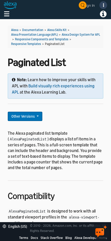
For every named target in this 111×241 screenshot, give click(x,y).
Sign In (89, 5)
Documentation (32, 30)
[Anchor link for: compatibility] (59, 195)
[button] (16, 226)
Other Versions (23, 116)
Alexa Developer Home (90, 237)
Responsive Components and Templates (41, 39)
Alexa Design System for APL (81, 34)
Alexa (14, 30)
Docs (34, 237)
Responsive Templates (26, 44)
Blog (68, 237)
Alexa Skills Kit (57, 30)
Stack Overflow (52, 237)
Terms (23, 237)
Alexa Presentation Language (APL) (34, 34)
